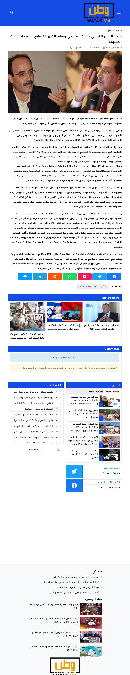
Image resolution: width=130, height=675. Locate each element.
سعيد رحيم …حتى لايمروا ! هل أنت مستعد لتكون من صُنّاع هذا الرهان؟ (84, 454)
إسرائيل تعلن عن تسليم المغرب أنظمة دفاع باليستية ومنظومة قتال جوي (64, 329)
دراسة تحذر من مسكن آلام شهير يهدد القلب (79, 587)
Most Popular (96, 392)
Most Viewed (112, 392)
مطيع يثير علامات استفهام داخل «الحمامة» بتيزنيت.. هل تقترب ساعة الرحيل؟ (83, 413)
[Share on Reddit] (55, 276)
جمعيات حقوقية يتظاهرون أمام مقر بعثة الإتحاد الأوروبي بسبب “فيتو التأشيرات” (28, 337)
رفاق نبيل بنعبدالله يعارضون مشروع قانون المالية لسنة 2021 (102, 327)
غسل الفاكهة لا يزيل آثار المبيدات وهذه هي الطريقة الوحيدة (71, 582)
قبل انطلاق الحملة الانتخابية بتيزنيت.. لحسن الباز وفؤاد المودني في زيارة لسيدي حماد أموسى (84, 429)
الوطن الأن (117, 47)
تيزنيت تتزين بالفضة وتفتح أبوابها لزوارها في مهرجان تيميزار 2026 (54, 648)
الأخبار (109, 30)
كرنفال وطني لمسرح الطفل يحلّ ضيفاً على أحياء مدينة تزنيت (54, 606)
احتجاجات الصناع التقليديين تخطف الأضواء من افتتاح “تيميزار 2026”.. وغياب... (55, 634)
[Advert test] (36, 468)
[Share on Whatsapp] (69, 276)
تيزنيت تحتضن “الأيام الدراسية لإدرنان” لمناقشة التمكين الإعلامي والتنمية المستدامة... (53, 620)
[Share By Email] (84, 276)
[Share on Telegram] (40, 276)
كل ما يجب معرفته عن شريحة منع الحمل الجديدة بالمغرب (74, 592)
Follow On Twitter (111, 473)
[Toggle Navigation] (119, 13)
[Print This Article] (25, 276)
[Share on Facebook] (114, 276)
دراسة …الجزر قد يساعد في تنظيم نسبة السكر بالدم (75, 577)
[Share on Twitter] (99, 276)
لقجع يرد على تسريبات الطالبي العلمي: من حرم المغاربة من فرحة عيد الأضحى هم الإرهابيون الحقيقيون (83, 442)
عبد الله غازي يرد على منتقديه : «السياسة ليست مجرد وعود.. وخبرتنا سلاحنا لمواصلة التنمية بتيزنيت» (84, 402)
